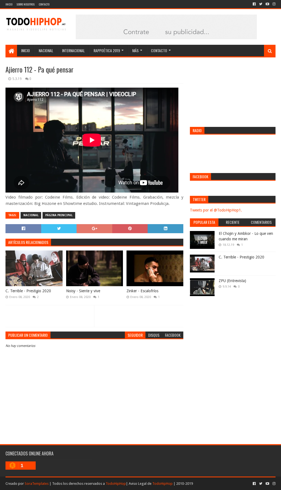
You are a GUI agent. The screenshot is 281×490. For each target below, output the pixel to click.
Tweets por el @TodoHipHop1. (216, 210)
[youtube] (267, 4)
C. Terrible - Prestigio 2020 (28, 291)
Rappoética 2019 (107, 50)
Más (135, 50)
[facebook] (254, 4)
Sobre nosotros (25, 4)
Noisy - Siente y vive (83, 291)
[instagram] (273, 4)
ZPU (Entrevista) (232, 281)
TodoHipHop (116, 483)
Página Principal (58, 215)
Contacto (44, 4)
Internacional (73, 50)
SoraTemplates (37, 483)
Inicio (8, 4)
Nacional (46, 50)
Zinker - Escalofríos (142, 291)
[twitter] (260, 4)
